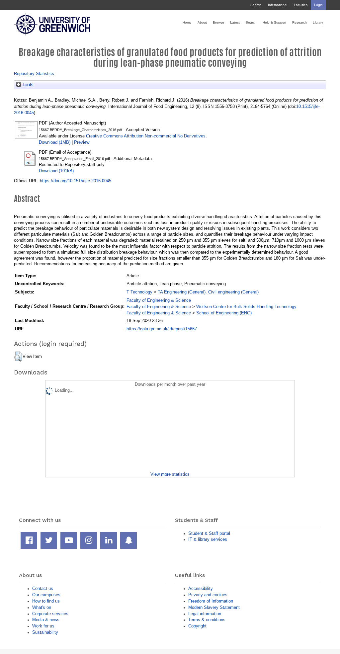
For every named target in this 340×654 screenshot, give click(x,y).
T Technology (139, 291)
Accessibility (200, 588)
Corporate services (50, 613)
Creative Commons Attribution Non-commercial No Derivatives (146, 135)
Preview (81, 142)
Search (255, 5)
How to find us (46, 601)
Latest (235, 22)
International (277, 5)
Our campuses (46, 594)
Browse (218, 22)
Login (318, 5)
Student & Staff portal (209, 533)
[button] (18, 357)
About (202, 22)
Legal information (204, 613)
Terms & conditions (206, 619)
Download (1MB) (54, 142)
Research (299, 22)
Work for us (43, 625)
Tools (27, 84)
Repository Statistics (34, 73)
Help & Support (274, 22)
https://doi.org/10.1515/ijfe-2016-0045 (75, 180)
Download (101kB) (56, 170)
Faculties (300, 5)
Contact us (42, 588)
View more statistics (170, 474)
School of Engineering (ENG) (224, 312)
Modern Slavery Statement (214, 607)
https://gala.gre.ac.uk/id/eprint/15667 (162, 328)
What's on (41, 607)
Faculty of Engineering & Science (159, 300)
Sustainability (45, 632)
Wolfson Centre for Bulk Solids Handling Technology (246, 306)
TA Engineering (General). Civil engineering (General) (208, 291)
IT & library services (207, 539)
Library (318, 22)
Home (187, 22)
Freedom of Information (210, 601)
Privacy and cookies (207, 594)
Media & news (45, 619)
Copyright (197, 625)
